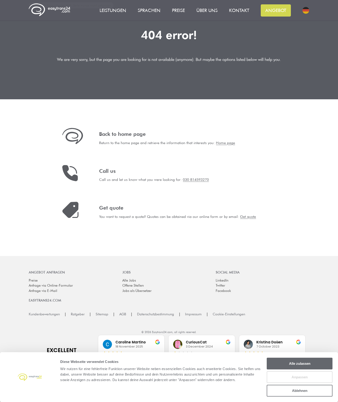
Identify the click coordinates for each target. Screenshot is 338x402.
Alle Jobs (129, 280)
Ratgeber (78, 314)
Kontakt (239, 10)
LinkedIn (222, 280)
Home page (225, 143)
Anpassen (300, 377)
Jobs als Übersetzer (137, 291)
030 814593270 (196, 179)
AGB (122, 314)
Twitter (220, 285)
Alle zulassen (299, 363)
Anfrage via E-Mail (43, 291)
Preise (33, 280)
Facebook (223, 291)
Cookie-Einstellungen (229, 314)
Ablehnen (299, 391)
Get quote (248, 216)
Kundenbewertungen (44, 314)
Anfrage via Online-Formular (51, 285)
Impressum (193, 314)
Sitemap (102, 314)
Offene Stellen (133, 285)
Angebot (275, 10)
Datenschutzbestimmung (155, 314)
